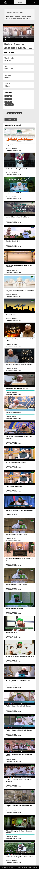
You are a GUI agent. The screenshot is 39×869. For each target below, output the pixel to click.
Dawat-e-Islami (10, 12)
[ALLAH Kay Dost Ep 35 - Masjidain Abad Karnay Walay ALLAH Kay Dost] (19, 671)
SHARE (8, 104)
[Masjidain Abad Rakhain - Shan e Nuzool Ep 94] (19, 549)
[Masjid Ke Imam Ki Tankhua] (19, 184)
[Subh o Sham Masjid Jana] (19, 477)
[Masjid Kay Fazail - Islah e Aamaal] (19, 525)
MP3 (7, 99)
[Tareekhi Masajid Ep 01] (19, 232)
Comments (11, 119)
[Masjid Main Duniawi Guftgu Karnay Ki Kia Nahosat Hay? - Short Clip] (19, 427)
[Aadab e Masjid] (19, 305)
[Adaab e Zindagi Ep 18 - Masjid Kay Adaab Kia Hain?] (19, 822)
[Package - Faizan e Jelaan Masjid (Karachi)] (19, 721)
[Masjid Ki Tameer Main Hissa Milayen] (19, 208)
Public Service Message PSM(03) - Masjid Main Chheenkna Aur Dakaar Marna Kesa (18, 17)
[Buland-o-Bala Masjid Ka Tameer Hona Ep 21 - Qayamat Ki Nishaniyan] (19, 330)
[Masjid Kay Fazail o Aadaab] (19, 599)
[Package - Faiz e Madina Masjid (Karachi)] (19, 697)
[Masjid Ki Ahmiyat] (19, 623)
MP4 (7, 96)
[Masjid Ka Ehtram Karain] (19, 403)
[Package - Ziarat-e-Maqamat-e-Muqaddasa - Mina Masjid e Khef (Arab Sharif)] (19, 770)
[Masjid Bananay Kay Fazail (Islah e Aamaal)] (19, 355)
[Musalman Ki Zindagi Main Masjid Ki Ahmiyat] (19, 647)
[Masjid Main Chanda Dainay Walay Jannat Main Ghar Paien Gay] (19, 256)
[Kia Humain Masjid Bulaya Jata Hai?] (19, 379)
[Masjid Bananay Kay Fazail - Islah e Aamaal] (19, 501)
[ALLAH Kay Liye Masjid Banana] (19, 453)
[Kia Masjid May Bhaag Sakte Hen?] (19, 160)
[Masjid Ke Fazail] (19, 135)
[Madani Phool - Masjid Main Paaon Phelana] (19, 847)
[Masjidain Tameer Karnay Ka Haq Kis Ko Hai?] (19, 281)
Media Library (19, 12)
